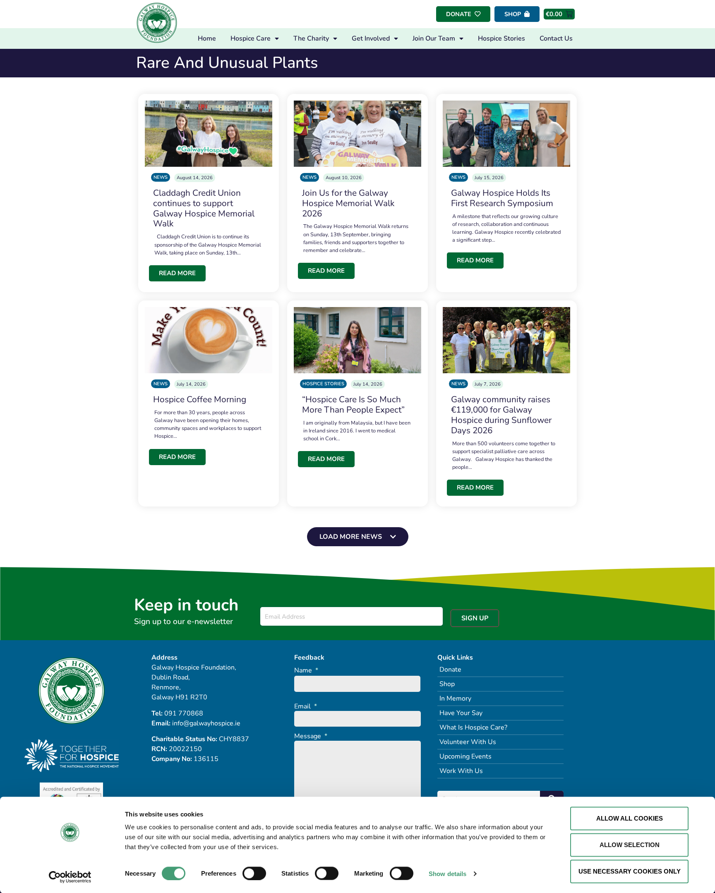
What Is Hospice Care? (473, 727)
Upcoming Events (465, 756)
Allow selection (630, 844)
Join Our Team (434, 38)
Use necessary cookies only (629, 871)
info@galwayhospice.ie (206, 723)
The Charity (311, 38)
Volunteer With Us (467, 742)
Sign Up (474, 618)
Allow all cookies (629, 818)
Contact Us (556, 38)
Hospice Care (250, 38)
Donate (450, 669)
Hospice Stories (501, 38)
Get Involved (371, 38)
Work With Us (461, 770)
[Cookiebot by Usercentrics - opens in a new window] (70, 877)
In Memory (455, 698)
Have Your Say (460, 713)
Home (207, 38)
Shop (447, 684)
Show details (447, 873)
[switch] (254, 873)
